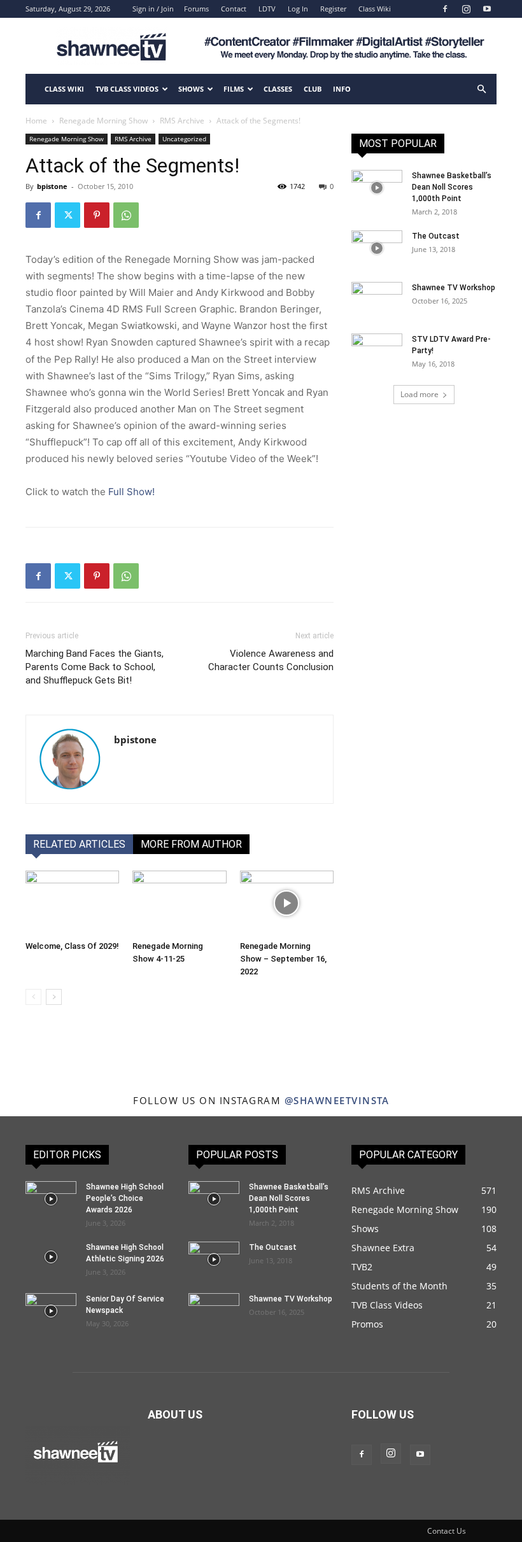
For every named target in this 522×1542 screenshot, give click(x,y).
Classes (278, 89)
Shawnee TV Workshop (453, 287)
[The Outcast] (376, 248)
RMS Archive (182, 120)
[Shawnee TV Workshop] (376, 300)
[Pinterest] (96, 215)
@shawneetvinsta (337, 1100)
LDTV (267, 8)
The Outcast (436, 236)
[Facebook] (445, 9)
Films (233, 89)
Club (312, 89)
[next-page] (54, 997)
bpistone (52, 186)
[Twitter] (67, 215)
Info (342, 89)
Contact (233, 8)
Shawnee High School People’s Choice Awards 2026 (125, 1198)
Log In (298, 8)
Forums (196, 8)
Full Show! (131, 492)
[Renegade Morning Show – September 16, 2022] (287, 903)
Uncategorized (184, 138)
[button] (481, 89)
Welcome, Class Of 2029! (72, 946)
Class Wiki (374, 8)
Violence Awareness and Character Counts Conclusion (271, 660)
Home (36, 120)
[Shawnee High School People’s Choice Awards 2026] (50, 1199)
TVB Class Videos (127, 89)
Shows (191, 89)
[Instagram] (466, 9)
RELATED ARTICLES (79, 844)
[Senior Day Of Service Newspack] (50, 1311)
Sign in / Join (153, 8)
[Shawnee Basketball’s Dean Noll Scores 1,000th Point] (376, 188)
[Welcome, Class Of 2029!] (72, 903)
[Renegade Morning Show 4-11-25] (179, 903)
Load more (419, 394)
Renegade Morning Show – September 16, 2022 (283, 958)
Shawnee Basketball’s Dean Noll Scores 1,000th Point (451, 187)
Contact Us (446, 1530)
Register (333, 8)
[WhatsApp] (126, 215)
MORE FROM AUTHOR (191, 844)
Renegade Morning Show (103, 120)
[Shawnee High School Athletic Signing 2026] (50, 1257)
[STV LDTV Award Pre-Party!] (376, 351)
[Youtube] (487, 9)
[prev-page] (33, 997)
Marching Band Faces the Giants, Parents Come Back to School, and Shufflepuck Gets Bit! (94, 667)
